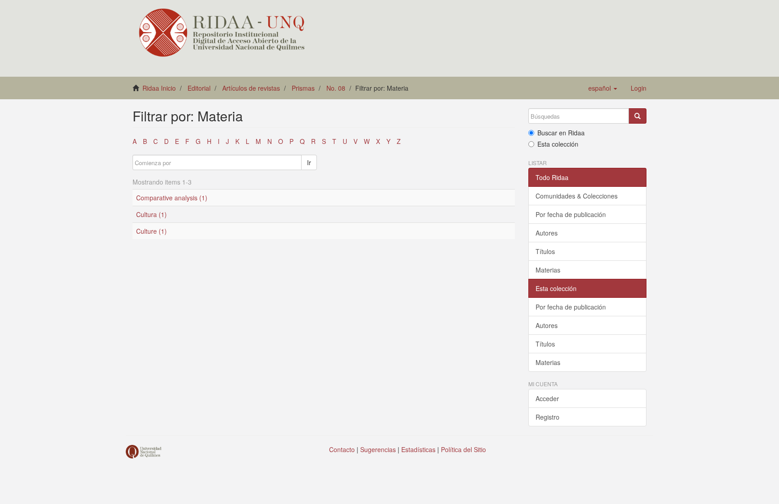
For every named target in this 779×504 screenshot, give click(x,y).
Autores (547, 232)
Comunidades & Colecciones (577, 195)
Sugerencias (378, 449)
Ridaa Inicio (159, 87)
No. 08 (335, 87)
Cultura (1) (151, 214)
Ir (309, 162)
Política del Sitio (463, 449)
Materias (548, 269)
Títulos (545, 251)
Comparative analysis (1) (171, 197)
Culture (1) (151, 231)
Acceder (547, 398)
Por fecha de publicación (571, 214)
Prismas (303, 87)
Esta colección (557, 143)
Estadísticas (418, 449)
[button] (603, 88)
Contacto (342, 449)
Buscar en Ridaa (561, 132)
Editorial (199, 87)
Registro (547, 416)
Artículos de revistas (251, 87)
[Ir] (637, 116)
